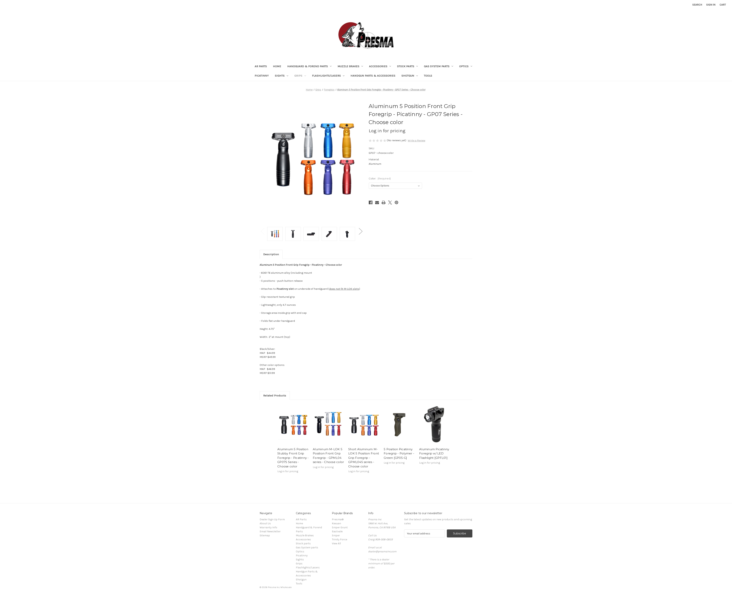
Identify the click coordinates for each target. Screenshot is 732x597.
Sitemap (265, 535)
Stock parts (405, 66)
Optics (464, 66)
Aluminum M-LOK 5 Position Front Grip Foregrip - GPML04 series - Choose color (328, 455)
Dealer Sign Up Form (272, 519)
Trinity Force (339, 539)
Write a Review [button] (416, 140)
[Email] (377, 202)
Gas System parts (436, 66)
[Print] (383, 202)
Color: (380, 178)
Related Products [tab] (274, 395)
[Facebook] (370, 202)
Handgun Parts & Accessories (373, 75)
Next (360, 231)
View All (336, 543)
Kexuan (336, 523)
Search (697, 4)
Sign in (710, 4)
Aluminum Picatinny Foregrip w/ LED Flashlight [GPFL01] (434, 453)
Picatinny (262, 75)
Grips (298, 75)
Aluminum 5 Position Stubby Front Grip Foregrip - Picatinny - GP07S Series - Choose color (293, 457)
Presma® (338, 519)
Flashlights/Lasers (326, 75)
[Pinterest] (396, 202)
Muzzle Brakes (348, 66)
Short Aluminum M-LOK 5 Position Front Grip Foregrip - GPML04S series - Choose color (363, 457)
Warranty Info (268, 527)
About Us (265, 523)
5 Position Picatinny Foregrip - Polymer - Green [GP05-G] (399, 453)
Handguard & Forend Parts (307, 66)
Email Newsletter (270, 531)
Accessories (378, 66)
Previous (262, 231)
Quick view (293, 424)
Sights (280, 75)
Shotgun (407, 75)
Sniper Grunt (340, 527)
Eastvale (337, 531)
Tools (428, 75)
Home (277, 66)
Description (271, 254)
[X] (390, 202)
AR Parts (261, 66)
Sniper (336, 535)
